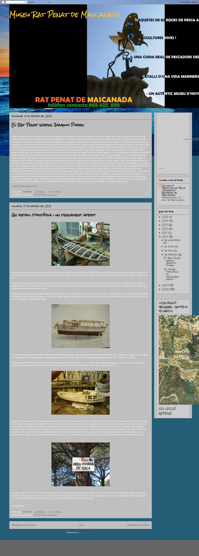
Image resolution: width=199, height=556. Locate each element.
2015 (165, 220)
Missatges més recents (23, 525)
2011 (165, 232)
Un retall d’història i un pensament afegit (54, 215)
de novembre (172, 240)
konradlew (109, 550)
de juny (169, 250)
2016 (165, 216)
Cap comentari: (55, 192)
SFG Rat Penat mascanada (45, 195)
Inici (81, 525)
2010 (165, 236)
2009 (166, 285)
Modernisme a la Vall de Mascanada (173, 198)
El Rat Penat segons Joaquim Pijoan (48, 125)
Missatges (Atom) (87, 532)
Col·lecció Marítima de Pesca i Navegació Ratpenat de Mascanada (173, 190)
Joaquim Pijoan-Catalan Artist (24, 186)
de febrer (171, 254)
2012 (165, 228)
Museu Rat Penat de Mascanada (64, 14)
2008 (166, 289)
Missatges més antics (138, 525)
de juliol (169, 246)
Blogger (135, 550)
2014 (165, 224)
